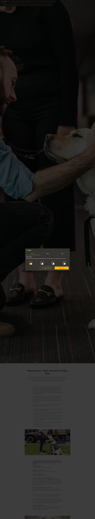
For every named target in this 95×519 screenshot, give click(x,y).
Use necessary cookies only (47, 267)
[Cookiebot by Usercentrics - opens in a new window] (64, 250)
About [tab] (62, 253)
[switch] (42, 264)
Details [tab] (47, 253)
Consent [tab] (32, 253)
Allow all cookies (62, 267)
